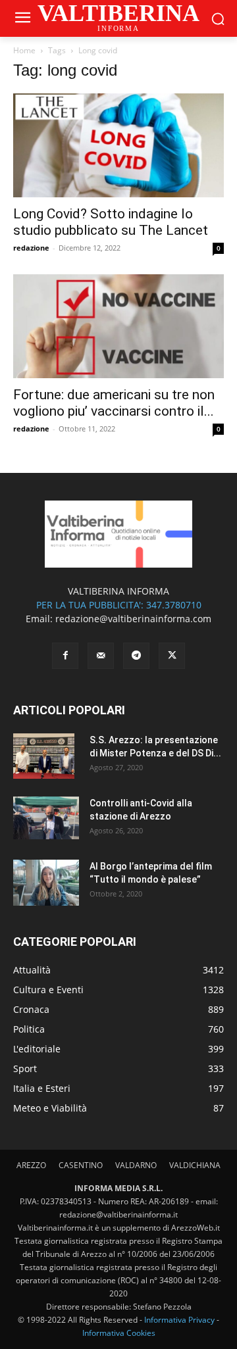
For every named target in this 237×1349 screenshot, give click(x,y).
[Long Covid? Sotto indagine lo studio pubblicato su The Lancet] (118, 145)
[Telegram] (136, 656)
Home (24, 50)
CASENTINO (81, 1165)
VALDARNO (136, 1165)
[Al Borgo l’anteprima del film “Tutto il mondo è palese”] (46, 883)
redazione (31, 248)
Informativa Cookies (118, 1332)
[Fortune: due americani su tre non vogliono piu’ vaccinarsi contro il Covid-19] (118, 326)
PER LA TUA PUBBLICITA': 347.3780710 (118, 605)
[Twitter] (172, 656)
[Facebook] (65, 656)
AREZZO (31, 1165)
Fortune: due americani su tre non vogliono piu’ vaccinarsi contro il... (114, 403)
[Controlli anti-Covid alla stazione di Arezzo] (46, 818)
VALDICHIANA (195, 1165)
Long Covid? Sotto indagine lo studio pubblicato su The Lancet (110, 222)
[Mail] (101, 656)
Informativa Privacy (179, 1319)
